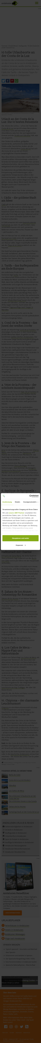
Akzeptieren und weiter (20, 538)
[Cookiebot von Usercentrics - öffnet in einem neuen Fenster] (29, 496)
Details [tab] (17, 502)
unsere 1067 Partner (16, 513)
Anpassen (19, 545)
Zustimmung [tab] (7, 502)
